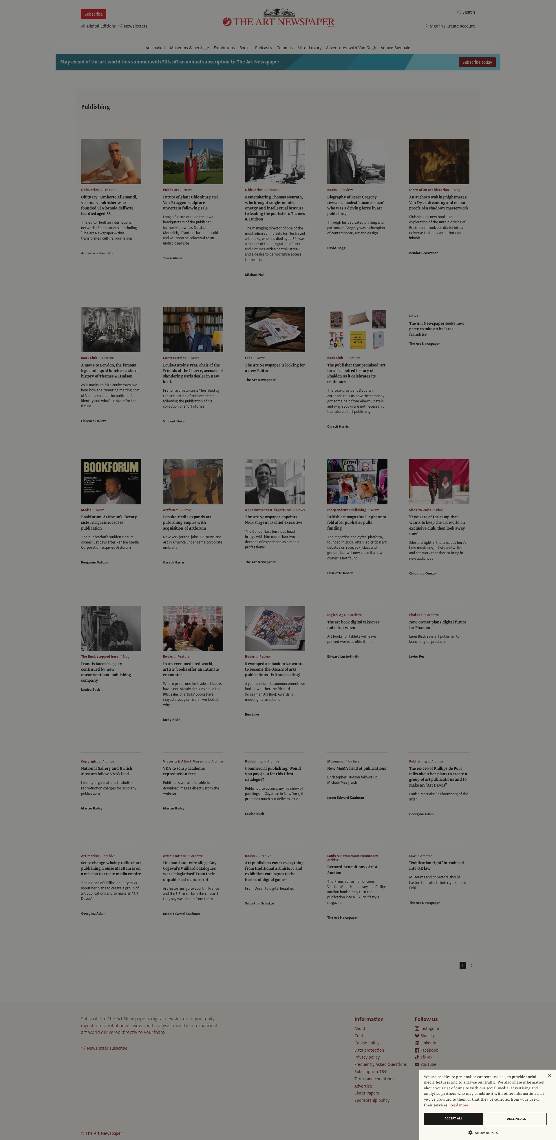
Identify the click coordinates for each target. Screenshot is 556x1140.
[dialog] (487, 1105)
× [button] (549, 1076)
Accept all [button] (453, 1118)
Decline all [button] (516, 1119)
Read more (458, 1105)
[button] (485, 1132)
